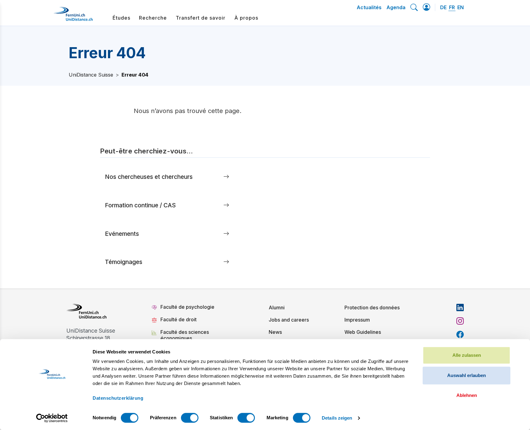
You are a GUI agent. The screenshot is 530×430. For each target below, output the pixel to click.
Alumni (277, 307)
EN (460, 7)
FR (452, 7)
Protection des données (372, 307)
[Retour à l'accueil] (73, 16)
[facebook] (460, 334)
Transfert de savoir (200, 18)
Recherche (153, 18)
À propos (246, 18)
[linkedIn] (460, 307)
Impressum (357, 320)
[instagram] (460, 321)
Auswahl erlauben (466, 375)
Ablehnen (466, 395)
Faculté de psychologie (187, 307)
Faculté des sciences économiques (184, 335)
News (275, 332)
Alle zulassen (466, 355)
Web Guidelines (362, 332)
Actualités (369, 7)
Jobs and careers (289, 320)
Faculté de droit (178, 319)
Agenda (395, 7)
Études (121, 18)
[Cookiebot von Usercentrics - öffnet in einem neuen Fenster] (52, 418)
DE (443, 7)
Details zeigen (337, 418)
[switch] (189, 418)
